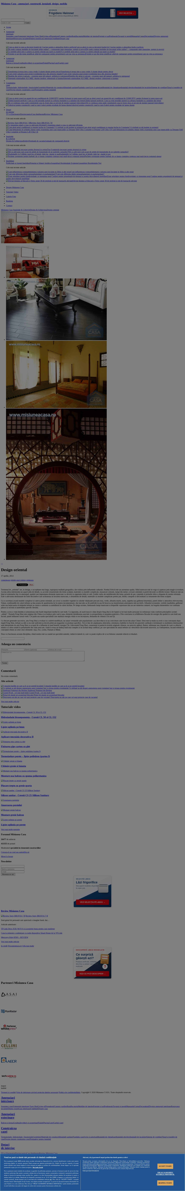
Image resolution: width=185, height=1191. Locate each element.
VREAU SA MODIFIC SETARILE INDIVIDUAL (165, 1173)
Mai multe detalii (38, 1167)
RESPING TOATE (165, 1183)
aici (51, 1179)
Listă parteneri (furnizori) (91, 1170)
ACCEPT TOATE (165, 1166)
